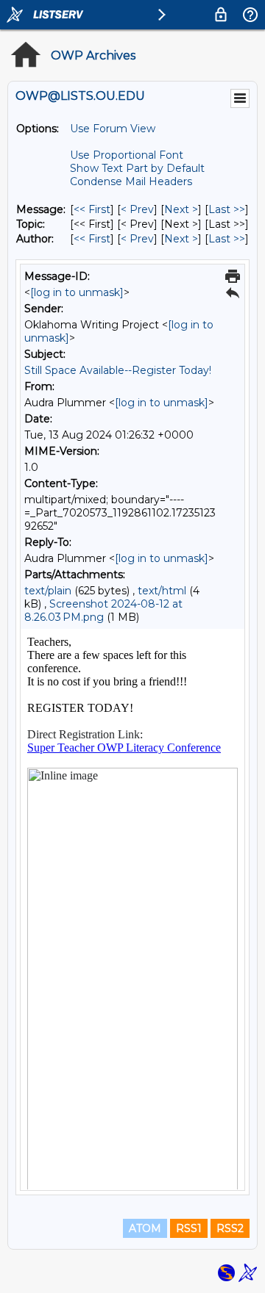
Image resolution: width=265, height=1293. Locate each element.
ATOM (145, 1228)
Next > (181, 209)
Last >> (226, 209)
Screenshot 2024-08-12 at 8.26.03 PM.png (103, 610)
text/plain (47, 590)
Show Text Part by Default (137, 168)
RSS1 (189, 1228)
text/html (162, 590)
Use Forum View (112, 128)
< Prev (137, 209)
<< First (92, 209)
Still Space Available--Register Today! (117, 370)
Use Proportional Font (126, 155)
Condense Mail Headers (131, 181)
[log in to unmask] (77, 292)
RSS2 (230, 1228)
